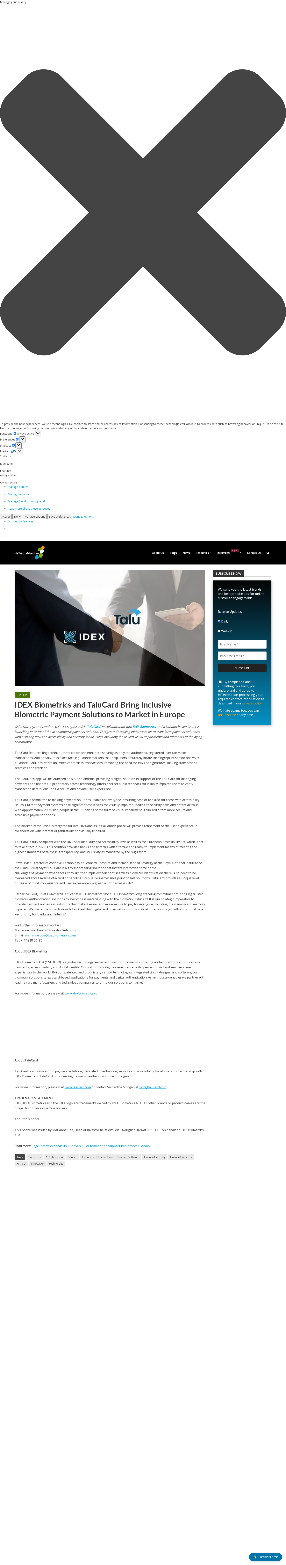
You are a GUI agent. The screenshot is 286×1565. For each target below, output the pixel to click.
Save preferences (60, 516)
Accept (6, 516)
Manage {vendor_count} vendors (28, 501)
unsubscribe (227, 715)
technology (56, 1163)
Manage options (18, 487)
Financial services (181, 1157)
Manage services (18, 494)
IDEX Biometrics (144, 726)
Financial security (154, 1157)
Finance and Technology (97, 1157)
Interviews (227, 552)
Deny (17, 516)
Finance (72, 1157)
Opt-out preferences (20, 521)
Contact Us (254, 553)
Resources (202, 553)
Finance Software (128, 1157)
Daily (224, 621)
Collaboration (54, 1157)
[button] (143, 213)
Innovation (38, 1163)
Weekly (226, 631)
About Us (158, 553)
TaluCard (93, 726)
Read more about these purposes (29, 508)
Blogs (173, 553)
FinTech (22, 694)
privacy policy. (252, 703)
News (186, 553)
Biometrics (34, 1157)
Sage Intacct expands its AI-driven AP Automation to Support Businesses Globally (91, 1146)
